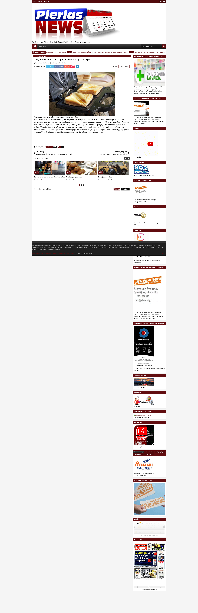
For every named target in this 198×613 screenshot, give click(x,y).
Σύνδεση (46, 1)
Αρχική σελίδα (37, 1)
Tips (59, 147)
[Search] (164, 46)
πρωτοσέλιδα (146, 589)
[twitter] (164, 1)
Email (115, 66)
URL (127, 66)
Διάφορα (49, 147)
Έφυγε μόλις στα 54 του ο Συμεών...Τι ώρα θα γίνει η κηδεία (143, 52)
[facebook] (161, 1)
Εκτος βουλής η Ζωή (73, 177)
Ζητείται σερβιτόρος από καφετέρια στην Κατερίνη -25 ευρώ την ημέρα (111, 177)
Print (121, 66)
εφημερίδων (154, 589)
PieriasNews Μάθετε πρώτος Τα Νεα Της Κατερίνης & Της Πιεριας (53, 253)
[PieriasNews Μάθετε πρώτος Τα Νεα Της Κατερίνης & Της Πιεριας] (34, 46)
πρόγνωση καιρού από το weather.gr (149, 535)
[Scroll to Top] (195, 610)
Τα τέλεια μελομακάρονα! (42, 177)
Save (73, 65)
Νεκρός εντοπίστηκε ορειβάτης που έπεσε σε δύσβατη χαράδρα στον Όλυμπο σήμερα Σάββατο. (91, 52)
